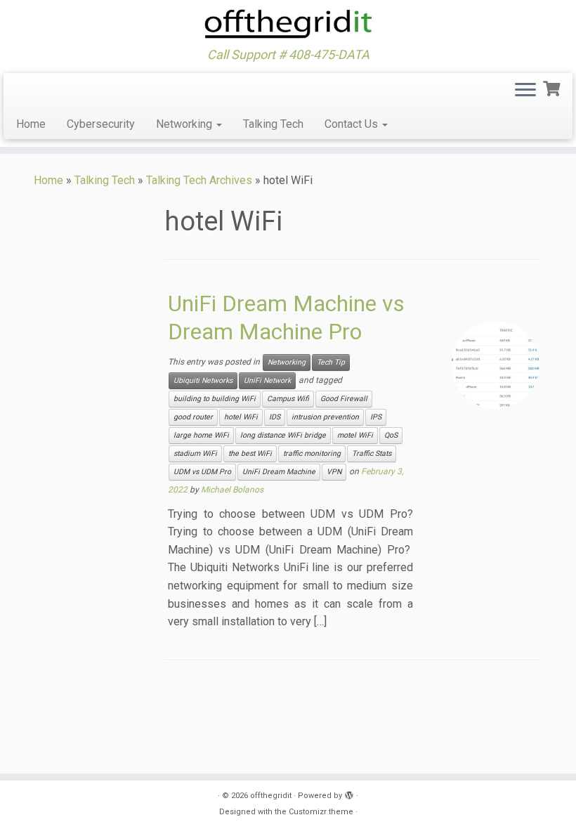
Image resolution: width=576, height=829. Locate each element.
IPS (375, 417)
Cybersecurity (101, 124)
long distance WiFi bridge (283, 435)
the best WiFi (250, 453)
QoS (391, 435)
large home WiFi (201, 435)
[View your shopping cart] (553, 87)
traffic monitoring (312, 453)
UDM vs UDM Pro (202, 471)
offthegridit (271, 795)
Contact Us (353, 124)
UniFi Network (267, 380)
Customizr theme (321, 811)
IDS (274, 417)
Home (31, 124)
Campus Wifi (288, 398)
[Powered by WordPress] (349, 793)
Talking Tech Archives (199, 180)
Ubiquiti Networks (203, 380)
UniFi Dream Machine (278, 471)
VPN (334, 471)
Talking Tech (273, 124)
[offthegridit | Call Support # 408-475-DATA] (288, 24)
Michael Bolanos (232, 490)
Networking (185, 124)
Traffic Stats (371, 453)
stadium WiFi (195, 453)
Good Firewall (343, 398)
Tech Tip (331, 362)
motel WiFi (355, 435)
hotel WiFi (241, 417)
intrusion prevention (325, 417)
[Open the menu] (525, 91)
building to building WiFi (215, 398)
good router (193, 417)
